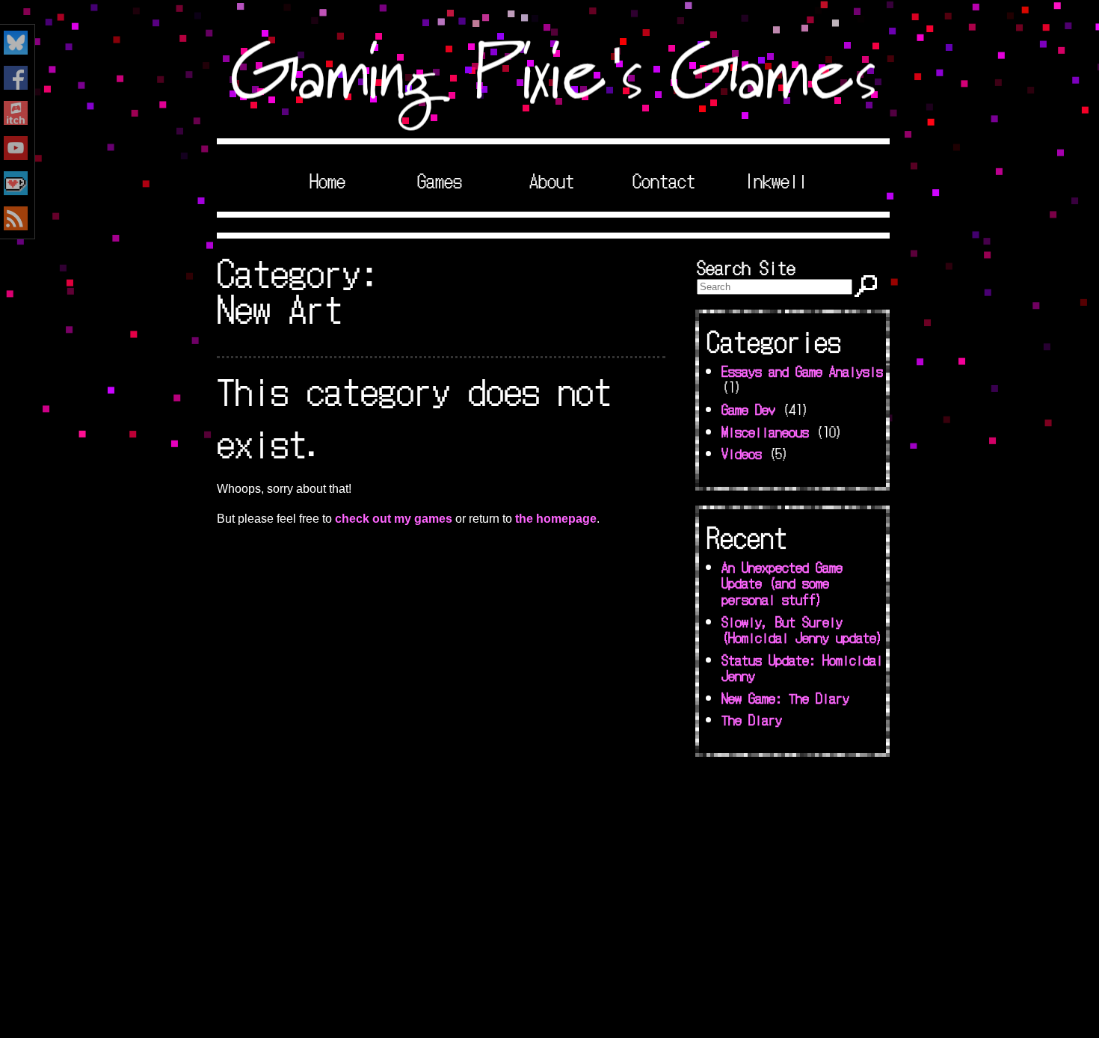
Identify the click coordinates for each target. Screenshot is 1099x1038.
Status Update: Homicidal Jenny (802, 668)
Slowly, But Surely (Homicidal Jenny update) (802, 630)
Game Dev (748, 409)
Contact (663, 180)
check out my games (393, 518)
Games (439, 180)
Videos (741, 453)
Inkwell (776, 180)
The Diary (751, 719)
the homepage (556, 518)
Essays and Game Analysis (802, 371)
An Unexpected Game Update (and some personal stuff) (782, 583)
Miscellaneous (765, 431)
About (551, 180)
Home (327, 180)
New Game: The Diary (785, 697)
